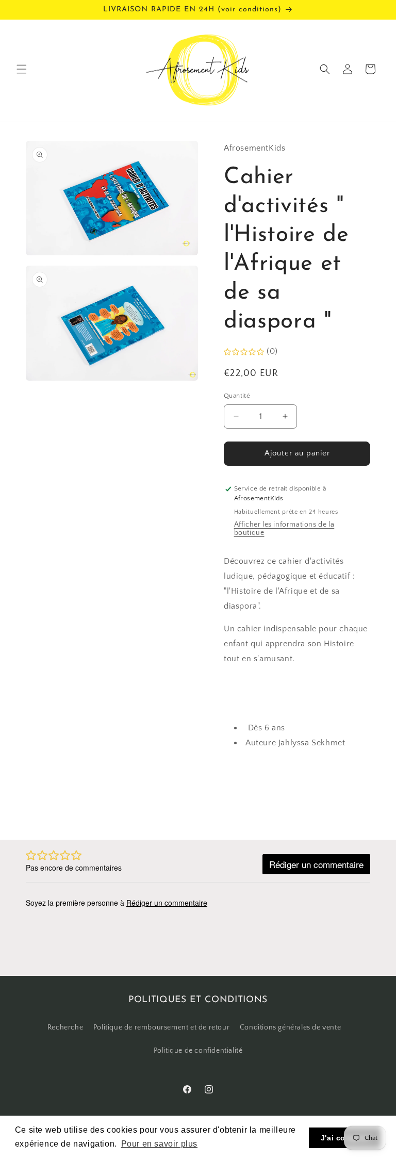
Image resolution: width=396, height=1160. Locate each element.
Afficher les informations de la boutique (284, 528)
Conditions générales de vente (290, 1027)
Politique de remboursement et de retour (161, 1027)
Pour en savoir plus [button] (159, 1143)
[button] (21, 69)
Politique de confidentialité (198, 1051)
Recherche (65, 1027)
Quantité (237, 395)
